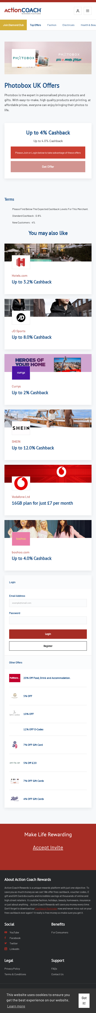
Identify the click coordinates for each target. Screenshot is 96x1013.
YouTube (14, 932)
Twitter (14, 943)
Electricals (69, 24)
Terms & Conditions (15, 974)
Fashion (51, 24)
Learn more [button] (16, 1006)
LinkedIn (14, 948)
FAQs (54, 968)
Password (14, 612)
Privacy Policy (12, 968)
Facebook (15, 937)
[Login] (78, 11)
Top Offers (35, 24)
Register (48, 646)
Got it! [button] (84, 1000)
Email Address (17, 595)
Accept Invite (48, 847)
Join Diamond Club (13, 24)
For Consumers (59, 932)
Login (48, 633)
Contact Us (57, 974)
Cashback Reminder (46, 908)
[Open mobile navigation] (88, 11)
